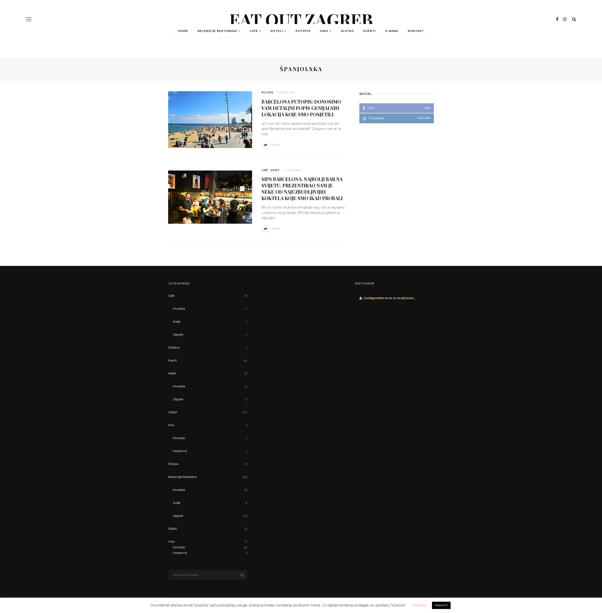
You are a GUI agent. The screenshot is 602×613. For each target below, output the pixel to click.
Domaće (210, 438)
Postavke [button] (419, 605)
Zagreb (210, 334)
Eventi (369, 31)
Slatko (347, 31)
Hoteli (276, 31)
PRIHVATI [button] (441, 605)
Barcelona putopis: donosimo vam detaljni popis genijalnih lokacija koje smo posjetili (301, 107)
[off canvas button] (29, 19)
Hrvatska (210, 308)
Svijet (275, 170)
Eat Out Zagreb (301, 19)
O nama (391, 31)
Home (183, 31)
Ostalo (207, 412)
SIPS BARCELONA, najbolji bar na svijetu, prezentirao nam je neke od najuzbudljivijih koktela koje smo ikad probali (302, 188)
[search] (574, 19)
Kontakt (416, 31)
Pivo (207, 425)
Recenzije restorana (217, 31)
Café (254, 31)
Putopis (303, 31)
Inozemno (210, 451)
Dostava (207, 347)
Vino (324, 31)
